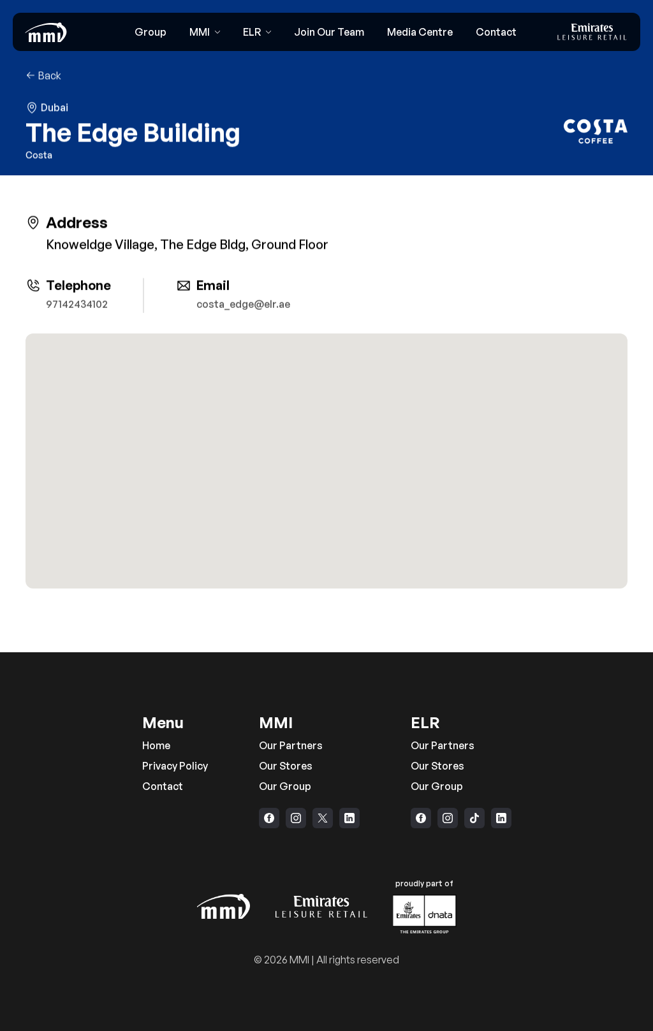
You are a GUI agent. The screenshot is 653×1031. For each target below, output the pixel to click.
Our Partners (291, 745)
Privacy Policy (175, 765)
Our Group (285, 786)
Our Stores (285, 765)
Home (156, 745)
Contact (162, 786)
